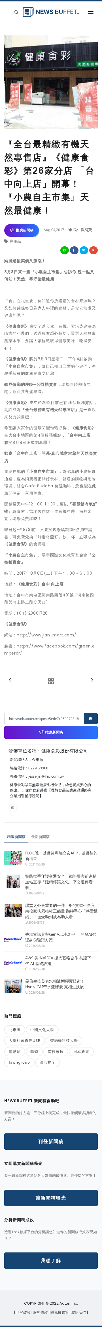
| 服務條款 (40, 1312)
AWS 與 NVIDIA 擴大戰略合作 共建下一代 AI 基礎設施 (60, 960)
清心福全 (48, 1062)
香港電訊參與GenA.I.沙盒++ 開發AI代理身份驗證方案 (60, 937)
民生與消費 (82, 229)
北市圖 (15, 1029)
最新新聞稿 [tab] (40, 836)
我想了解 (51, 1260)
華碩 (34, 1051)
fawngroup (19, 1062)
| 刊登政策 (22, 1312)
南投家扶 (56, 1051)
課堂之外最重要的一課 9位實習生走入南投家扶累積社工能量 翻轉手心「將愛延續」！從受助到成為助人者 (61, 911)
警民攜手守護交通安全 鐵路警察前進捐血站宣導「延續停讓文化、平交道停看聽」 (61, 881)
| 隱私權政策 (59, 1312)
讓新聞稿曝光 (51, 1198)
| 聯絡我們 (78, 1312)
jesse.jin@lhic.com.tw (46, 776)
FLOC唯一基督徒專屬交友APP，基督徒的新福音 (61, 855)
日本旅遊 (81, 1051)
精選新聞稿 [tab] (16, 836)
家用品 (15, 241)
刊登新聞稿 (51, 1141)
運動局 (15, 1051)
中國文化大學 (42, 1029)
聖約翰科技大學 (64, 1040)
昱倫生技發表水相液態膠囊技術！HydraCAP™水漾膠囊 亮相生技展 (55, 983)
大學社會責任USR (25, 1040)
